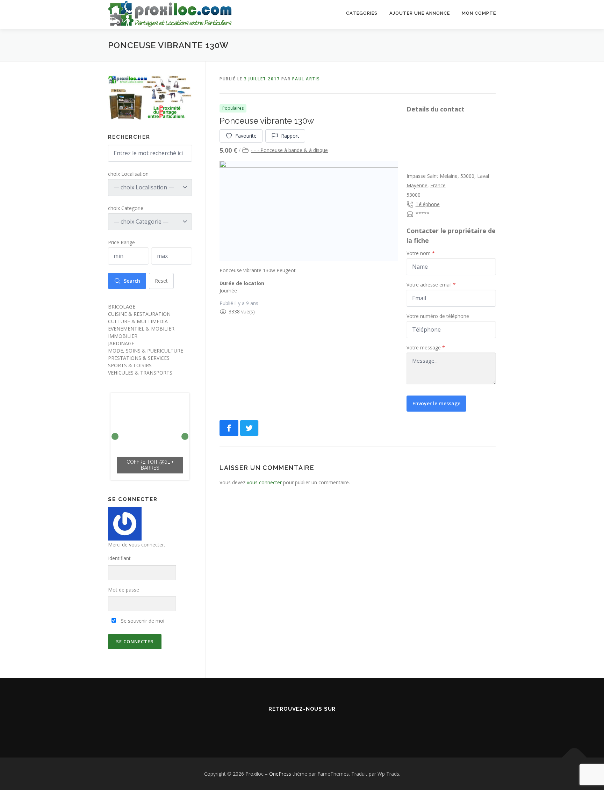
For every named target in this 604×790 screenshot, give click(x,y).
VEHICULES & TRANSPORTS (140, 372)
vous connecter (264, 482)
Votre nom (421, 253)
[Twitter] (302, 724)
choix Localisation (128, 174)
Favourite (246, 135)
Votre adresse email (431, 284)
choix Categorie (125, 208)
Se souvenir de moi (142, 620)
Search (132, 280)
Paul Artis (306, 79)
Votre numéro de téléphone (438, 316)
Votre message (426, 347)
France (438, 185)
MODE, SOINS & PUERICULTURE (145, 350)
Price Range (121, 242)
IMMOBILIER (122, 336)
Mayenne (417, 185)
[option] (150, 436)
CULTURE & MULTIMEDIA (138, 321)
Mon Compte (479, 13)
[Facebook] (282, 724)
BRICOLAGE (121, 306)
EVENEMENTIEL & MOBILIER (141, 328)
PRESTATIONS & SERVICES (139, 358)
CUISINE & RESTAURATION (139, 314)
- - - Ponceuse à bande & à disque (289, 150)
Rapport (290, 135)
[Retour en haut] (574, 757)
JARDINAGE (121, 343)
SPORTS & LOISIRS (130, 365)
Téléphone (428, 204)
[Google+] (321, 724)
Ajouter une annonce (419, 13)
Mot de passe (123, 589)
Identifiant (119, 558)
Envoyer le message (436, 403)
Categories (362, 13)
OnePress (280, 773)
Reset (161, 280)
